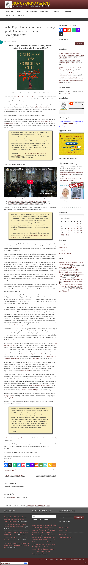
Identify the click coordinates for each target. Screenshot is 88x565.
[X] (10, 465)
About (19, 11)
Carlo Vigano (72, 264)
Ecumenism (66, 267)
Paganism (80, 281)
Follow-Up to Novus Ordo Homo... (15, 475)
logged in (13, 497)
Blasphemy (66, 264)
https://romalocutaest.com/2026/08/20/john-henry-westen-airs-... (71, 181)
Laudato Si (33, 469)
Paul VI (66, 284)
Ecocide (17, 469)
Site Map (81, 560)
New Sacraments (67, 281)
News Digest (74, 281)
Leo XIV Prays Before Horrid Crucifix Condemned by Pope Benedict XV (69, 62)
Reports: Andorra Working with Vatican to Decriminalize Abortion (71, 74)
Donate (51, 560)
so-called (26, 97)
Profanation (79, 284)
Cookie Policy (74, 560)
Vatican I (60, 291)
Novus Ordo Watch (68, 163)
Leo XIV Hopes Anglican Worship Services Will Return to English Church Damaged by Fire (71, 80)
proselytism (35, 358)
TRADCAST (10, 16)
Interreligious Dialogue (71, 274)
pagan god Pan (8, 396)
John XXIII (64, 276)
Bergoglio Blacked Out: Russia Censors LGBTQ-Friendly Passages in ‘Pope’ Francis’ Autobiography (71, 55)
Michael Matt (69, 279)
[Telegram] (19, 465)
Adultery (61, 262)
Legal (56, 560)
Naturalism (76, 279)
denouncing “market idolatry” (29, 390)
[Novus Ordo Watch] (29, 4)
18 (65, 230)
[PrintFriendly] (45, 465)
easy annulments (8, 354)
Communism (78, 264)
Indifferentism (77, 272)
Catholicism (68, 11)
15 (78, 228)
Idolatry (70, 272)
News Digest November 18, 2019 (45, 475)
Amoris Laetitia (67, 262)
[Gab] (15, 465)
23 (81, 230)
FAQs (45, 560)
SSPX (61, 289)
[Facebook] (6, 465)
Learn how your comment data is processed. (38, 505)
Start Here (9, 11)
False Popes (44, 11)
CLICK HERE (66, 93)
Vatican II (65, 291)
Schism (67, 286)
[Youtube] (65, 30)
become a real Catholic (49, 438)
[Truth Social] (32, 465)
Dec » (67, 234)
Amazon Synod (25, 371)
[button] (85, 563)
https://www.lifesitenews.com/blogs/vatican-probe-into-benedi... (71, 173)
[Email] (41, 465)
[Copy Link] (50, 465)
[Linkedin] (28, 465)
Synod (12, 470)
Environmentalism (23, 469)
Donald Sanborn (35, 530)
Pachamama (13, 398)
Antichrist (75, 262)
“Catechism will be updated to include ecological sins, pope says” (25, 204)
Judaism (69, 277)
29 (78, 232)
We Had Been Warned (65, 253)
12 (68, 228)
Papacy (61, 283)
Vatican (81, 288)
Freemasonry (62, 270)
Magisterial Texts (63, 244)
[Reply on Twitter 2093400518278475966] (60, 185)
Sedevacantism (76, 286)
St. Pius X (65, 289)
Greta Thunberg (18, 325)
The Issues (56, 11)
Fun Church (69, 270)
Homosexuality (64, 272)
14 (74, 228)
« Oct (62, 234)
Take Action (22, 16)
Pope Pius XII (72, 284)
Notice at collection (5, 563)
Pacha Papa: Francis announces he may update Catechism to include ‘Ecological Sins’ (29, 31)
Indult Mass (61, 274)
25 (65, 232)
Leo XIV (77, 277)
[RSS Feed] (69, 30)
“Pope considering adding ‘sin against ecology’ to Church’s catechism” (27, 201)
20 (71, 230)
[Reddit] (36, 465)
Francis (29, 469)
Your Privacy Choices (17, 563)
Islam (80, 274)
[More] (54, 465)
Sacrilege (61, 286)
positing (40, 385)
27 (71, 232)
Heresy (76, 269)
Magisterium (7, 470)
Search (79, 44)
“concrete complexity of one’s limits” (31, 354)
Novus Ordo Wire (31, 11)
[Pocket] (23, 465)
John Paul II (34, 539)
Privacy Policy (64, 560)
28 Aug (75, 164)
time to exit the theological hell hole (16, 438)
